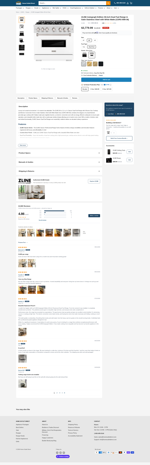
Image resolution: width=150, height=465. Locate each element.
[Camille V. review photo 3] (41, 290)
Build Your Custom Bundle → (119, 138)
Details (101, 75)
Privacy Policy (72, 433)
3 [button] (59, 393)
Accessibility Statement (75, 436)
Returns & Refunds (74, 427)
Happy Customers (47, 438)
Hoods (36, 8)
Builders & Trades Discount (50, 427)
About (108, 8)
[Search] (108, 3)
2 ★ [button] (40, 215)
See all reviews (42, 220)
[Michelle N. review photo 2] (32, 263)
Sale (115, 8)
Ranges (28, 8)
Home (17, 12)
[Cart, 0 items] (132, 3)
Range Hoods (20, 436)
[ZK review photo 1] (22, 358)
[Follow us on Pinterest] (64, 452)
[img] (22, 247)
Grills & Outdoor (89, 8)
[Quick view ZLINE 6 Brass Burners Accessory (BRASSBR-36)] (109, 160)
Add (129, 151)
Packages (19, 8)
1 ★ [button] (40, 217)
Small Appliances (75, 8)
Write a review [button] (94, 215)
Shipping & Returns (47, 98)
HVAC (65, 8)
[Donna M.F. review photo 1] (22, 383)
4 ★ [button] (40, 212)
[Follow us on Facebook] (57, 452)
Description (21, 98)
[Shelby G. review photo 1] (22, 332)
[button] (62, 393)
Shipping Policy (73, 424)
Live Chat (111, 114)
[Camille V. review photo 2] (32, 290)
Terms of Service (73, 430)
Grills (17, 441)
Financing (45, 435)
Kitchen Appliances (22, 438)
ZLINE (22, 12)
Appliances (45, 8)
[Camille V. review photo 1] (22, 290)
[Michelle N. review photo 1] (22, 263)
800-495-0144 (121, 114)
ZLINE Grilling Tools (119, 150)
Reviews (74, 98)
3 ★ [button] (40, 214)
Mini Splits (56, 8)
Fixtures (100, 8)
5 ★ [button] (40, 211)
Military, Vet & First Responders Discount (51, 431)
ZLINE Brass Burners (117, 158)
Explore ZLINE (94, 181)
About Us (45, 424)
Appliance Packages (22, 424)
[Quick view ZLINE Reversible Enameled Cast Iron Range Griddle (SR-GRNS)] (109, 152)
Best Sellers (19, 427)
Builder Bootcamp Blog (49, 440)
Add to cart (106, 79)
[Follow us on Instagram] (60, 452)
